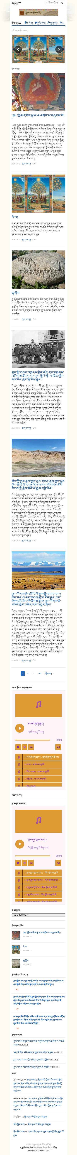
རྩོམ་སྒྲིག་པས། (19, 1124)
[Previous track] (18, 747)
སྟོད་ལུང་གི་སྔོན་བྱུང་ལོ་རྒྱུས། (35, 1117)
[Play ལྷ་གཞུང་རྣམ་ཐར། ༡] (19, 844)
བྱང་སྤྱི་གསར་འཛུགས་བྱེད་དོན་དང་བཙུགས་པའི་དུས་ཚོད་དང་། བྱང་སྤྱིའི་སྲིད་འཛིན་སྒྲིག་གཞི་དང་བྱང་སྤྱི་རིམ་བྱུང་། (38, 376)
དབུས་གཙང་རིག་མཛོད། (41, 1144)
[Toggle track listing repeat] (31, 747)
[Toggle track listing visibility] (58, 747)
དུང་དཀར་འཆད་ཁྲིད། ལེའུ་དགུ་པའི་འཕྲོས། (31, 1060)
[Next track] (24, 747)
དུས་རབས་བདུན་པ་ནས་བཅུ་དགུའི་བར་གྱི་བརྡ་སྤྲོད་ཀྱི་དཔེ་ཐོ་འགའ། (38, 1043)
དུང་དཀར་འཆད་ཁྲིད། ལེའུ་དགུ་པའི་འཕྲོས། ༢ (31, 1067)
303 (40, 673)
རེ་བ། (16, 60)
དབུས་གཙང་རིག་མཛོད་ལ (43, 1147)
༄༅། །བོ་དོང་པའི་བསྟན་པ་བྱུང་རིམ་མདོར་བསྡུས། (33, 1052)
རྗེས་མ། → (50, 673)
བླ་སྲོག (15, 293)
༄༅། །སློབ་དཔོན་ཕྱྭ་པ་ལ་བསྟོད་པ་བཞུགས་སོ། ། (38, 117)
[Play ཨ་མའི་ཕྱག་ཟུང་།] (19, 728)
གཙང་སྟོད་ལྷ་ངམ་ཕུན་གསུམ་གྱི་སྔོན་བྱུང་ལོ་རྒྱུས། (38, 1133)
